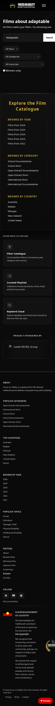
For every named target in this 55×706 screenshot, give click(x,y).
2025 (5, 483)
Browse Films (9, 557)
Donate (7, 573)
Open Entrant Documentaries (23, 170)
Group (6, 516)
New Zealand (15, 215)
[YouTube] (13, 596)
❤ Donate (45, 700)
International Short (18, 179)
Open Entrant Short (18, 175)
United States (15, 220)
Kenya (6, 463)
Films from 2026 (16, 125)
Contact (6, 577)
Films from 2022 (16, 143)
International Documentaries (23, 184)
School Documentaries (19, 161)
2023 (5, 491)
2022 (5, 495)
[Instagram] (21, 596)
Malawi (11, 206)
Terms (17, 697)
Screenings (8, 569)
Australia (12, 201)
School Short (14, 165)
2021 (5, 500)
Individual (7, 520)
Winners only (13, 70)
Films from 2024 (16, 134)
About (6, 553)
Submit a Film (9, 565)
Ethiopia (12, 211)
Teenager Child (9, 524)
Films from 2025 (16, 129)
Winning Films (9, 561)
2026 (5, 479)
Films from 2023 (16, 138)
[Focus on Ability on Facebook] (6, 596)
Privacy (8, 697)
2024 (5, 487)
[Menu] (44, 5)
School (6, 536)
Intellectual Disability (12, 532)
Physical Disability (11, 528)
